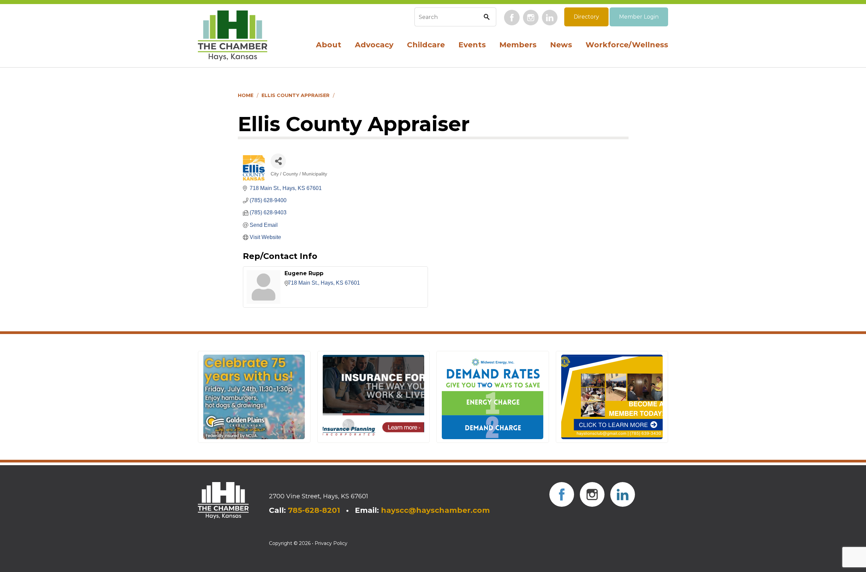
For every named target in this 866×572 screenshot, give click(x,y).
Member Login (639, 17)
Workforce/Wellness (627, 44)
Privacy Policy (331, 543)
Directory (586, 17)
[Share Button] (278, 161)
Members (518, 44)
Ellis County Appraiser (295, 95)
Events (472, 44)
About (328, 44)
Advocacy (374, 44)
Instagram (531, 17)
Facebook (512, 17)
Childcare (426, 44)
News (561, 44)
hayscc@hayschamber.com (435, 510)
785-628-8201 (314, 510)
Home (245, 95)
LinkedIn (549, 17)
